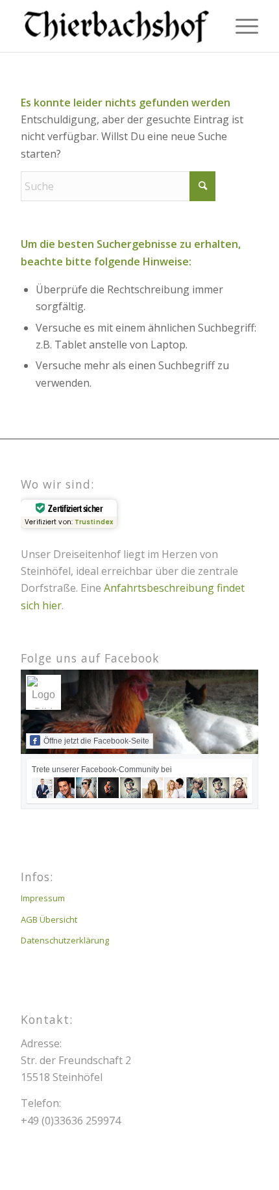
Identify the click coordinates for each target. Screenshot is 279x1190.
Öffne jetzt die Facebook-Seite (96, 741)
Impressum (43, 898)
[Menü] (240, 26)
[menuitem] (240, 26)
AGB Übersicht (49, 919)
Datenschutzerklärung (65, 940)
